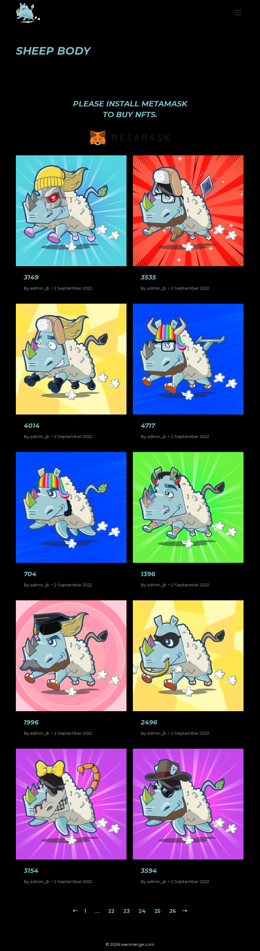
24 (142, 911)
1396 (148, 574)
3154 (31, 870)
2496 (149, 722)
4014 (32, 425)
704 (30, 574)
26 (172, 911)
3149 (31, 277)
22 (111, 911)
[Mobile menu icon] (237, 12)
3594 (149, 870)
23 (126, 911)
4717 (148, 425)
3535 (148, 277)
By (36, 288)
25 (157, 911)
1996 (31, 722)
